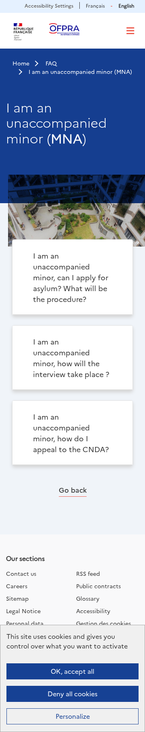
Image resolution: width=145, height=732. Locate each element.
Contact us (21, 573)
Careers (16, 586)
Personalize (73, 716)
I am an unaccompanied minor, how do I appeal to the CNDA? (71, 433)
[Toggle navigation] (130, 31)
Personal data (25, 623)
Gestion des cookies (103, 623)
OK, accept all (72, 671)
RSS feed (88, 573)
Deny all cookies (72, 693)
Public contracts (98, 586)
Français (95, 5)
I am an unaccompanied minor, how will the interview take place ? (71, 357)
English (126, 5)
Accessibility (93, 611)
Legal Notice (23, 611)
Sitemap (17, 598)
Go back (73, 489)
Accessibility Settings (49, 5)
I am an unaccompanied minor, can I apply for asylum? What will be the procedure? (70, 277)
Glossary (87, 598)
